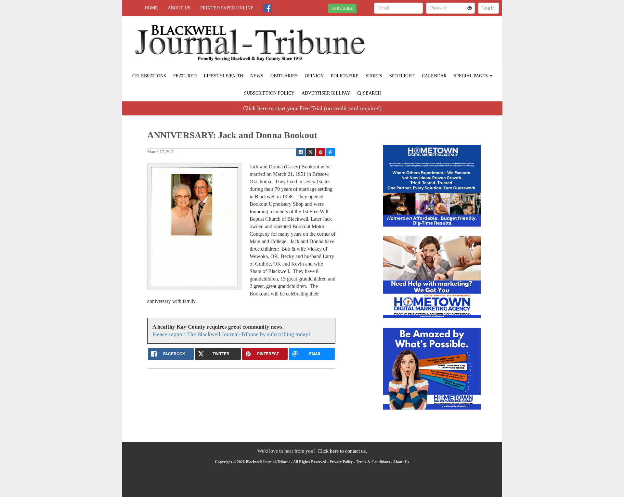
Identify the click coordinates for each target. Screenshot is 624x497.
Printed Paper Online (227, 8)
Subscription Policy (269, 93)
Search (371, 93)
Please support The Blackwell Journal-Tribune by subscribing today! (231, 334)
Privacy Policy (341, 462)
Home (151, 8)
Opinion (314, 75)
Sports (374, 75)
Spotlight (402, 75)
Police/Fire (344, 75)
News (256, 75)
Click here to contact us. (342, 451)
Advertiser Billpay (326, 93)
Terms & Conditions (373, 462)
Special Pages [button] (471, 75)
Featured (185, 75)
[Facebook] (267, 8)
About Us (179, 8)
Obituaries (284, 75)
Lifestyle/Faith (223, 75)
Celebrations (149, 75)
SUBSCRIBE (342, 8)
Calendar (434, 75)
